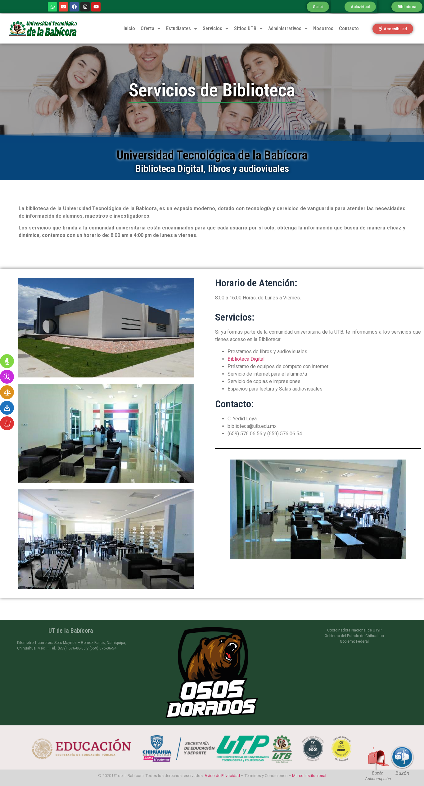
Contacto (349, 28)
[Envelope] (63, 7)
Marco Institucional (309, 775)
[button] (318, 7)
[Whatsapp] (52, 7)
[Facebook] (74, 7)
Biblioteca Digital (246, 359)
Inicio (129, 28)
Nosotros (323, 28)
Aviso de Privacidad (222, 775)
